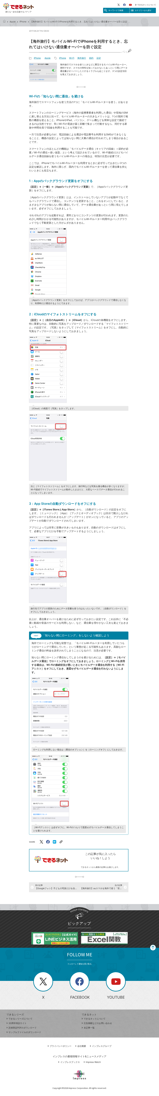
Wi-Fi (71, 58)
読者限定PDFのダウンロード (23, 1027)
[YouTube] (130, 5)
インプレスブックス (70, 1062)
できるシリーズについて (20, 1018)
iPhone (23, 21)
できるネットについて (146, 5)
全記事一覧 (89, 1027)
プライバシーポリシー (60, 1046)
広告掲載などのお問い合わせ (98, 1023)
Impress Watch (93, 1062)
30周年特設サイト (18, 1023)
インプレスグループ (101, 1046)
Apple (13, 21)
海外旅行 (81, 58)
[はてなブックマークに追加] (54, 841)
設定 (99, 58)
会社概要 (81, 1046)
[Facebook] (124, 5)
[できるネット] (4, 21)
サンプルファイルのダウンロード (25, 1032)
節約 (91, 58)
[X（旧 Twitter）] (119, 5)
